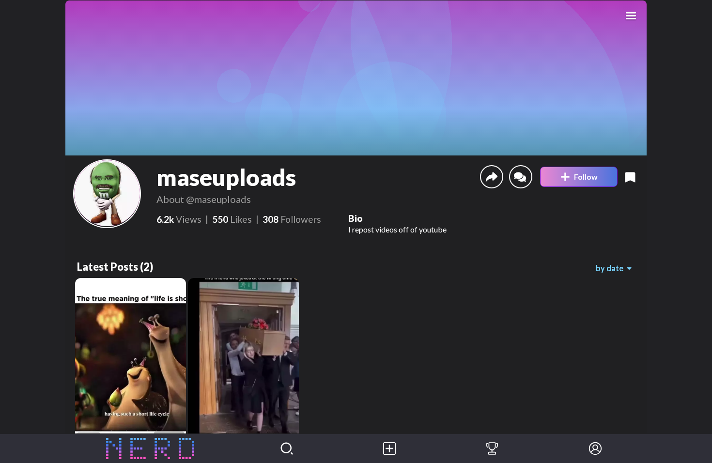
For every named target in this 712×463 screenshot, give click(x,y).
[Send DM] (520, 176)
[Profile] (595, 448)
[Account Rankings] (492, 448)
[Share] (491, 176)
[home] (150, 448)
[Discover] (286, 448)
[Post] (389, 448)
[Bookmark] (630, 177)
